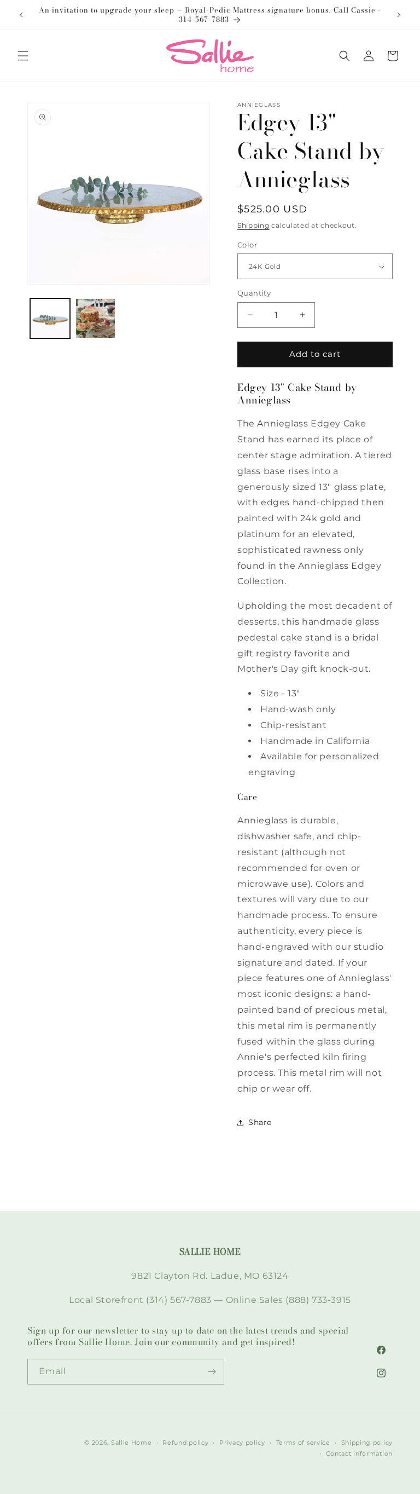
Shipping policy (367, 1442)
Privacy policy (242, 1442)
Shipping (253, 225)
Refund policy (185, 1442)
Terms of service (303, 1442)
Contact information (359, 1453)
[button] (23, 56)
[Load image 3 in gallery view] (95, 318)
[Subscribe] (212, 1372)
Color (247, 244)
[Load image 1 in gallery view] (50, 318)
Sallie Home (131, 1442)
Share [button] (260, 1122)
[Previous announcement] (21, 15)
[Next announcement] (399, 15)
